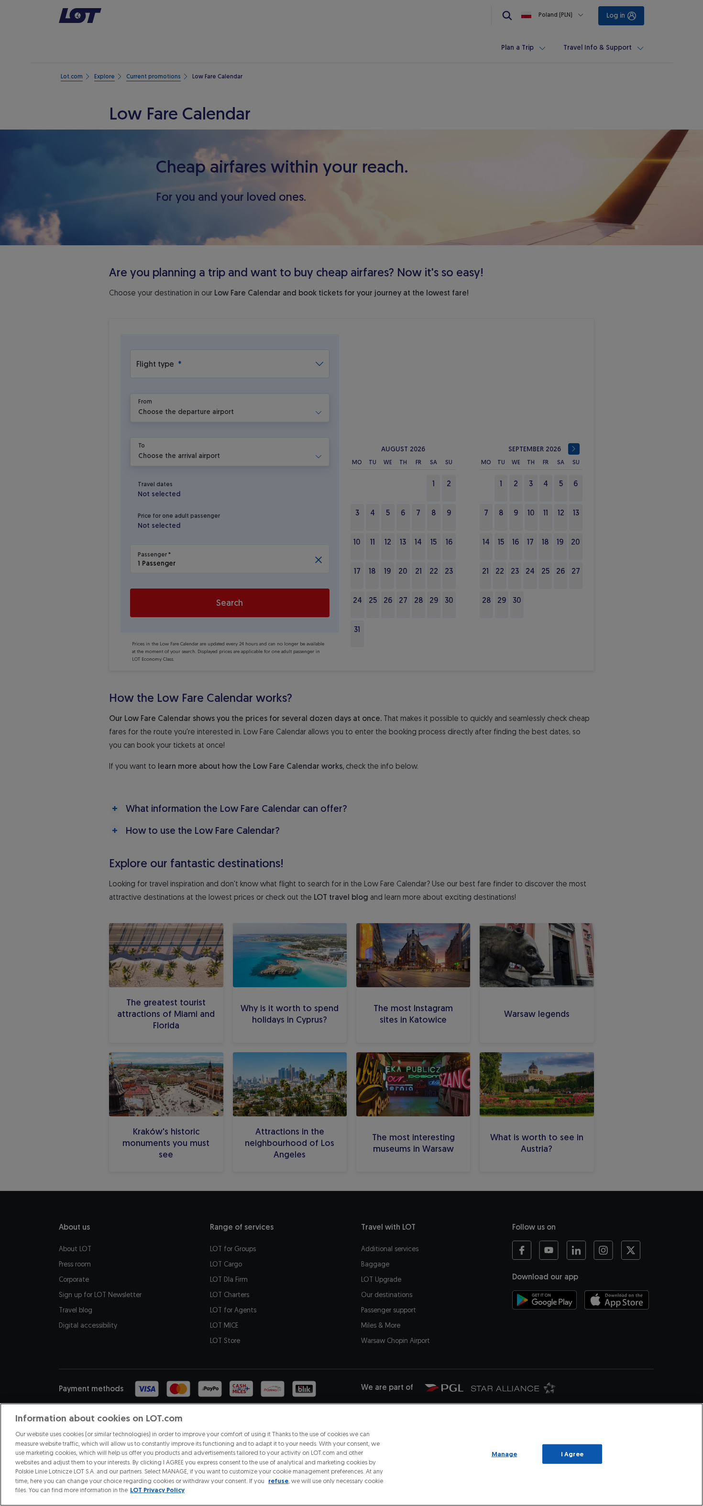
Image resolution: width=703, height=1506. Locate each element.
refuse (278, 1480)
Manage (504, 1453)
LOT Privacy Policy (157, 1490)
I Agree (572, 1453)
